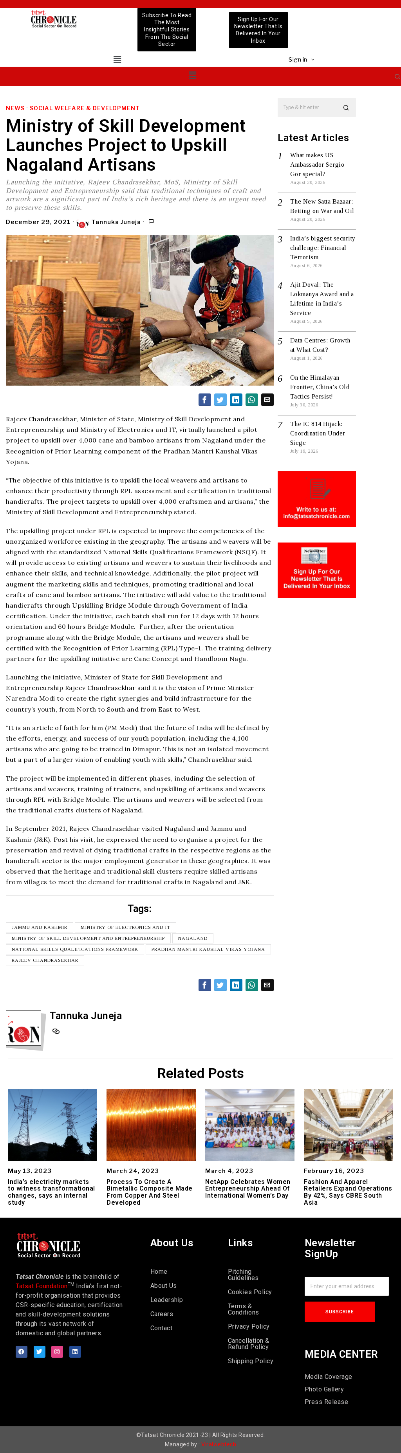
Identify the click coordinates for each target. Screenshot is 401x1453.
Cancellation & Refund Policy (248, 1344)
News (15, 108)
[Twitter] (39, 1352)
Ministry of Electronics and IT (125, 927)
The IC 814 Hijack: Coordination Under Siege (317, 433)
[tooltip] (205, 399)
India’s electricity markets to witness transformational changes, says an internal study (51, 1192)
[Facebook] (21, 1352)
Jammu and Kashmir (39, 927)
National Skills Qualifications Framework (75, 949)
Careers (161, 1314)
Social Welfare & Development (85, 108)
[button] (117, 59)
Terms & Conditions (243, 1309)
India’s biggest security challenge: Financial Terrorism (323, 247)
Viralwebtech (218, 1444)
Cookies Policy (250, 1292)
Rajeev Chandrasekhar (45, 960)
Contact (161, 1328)
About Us (163, 1285)
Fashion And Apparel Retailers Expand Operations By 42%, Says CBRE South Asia (348, 1192)
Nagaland (193, 938)
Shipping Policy (251, 1361)
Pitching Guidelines (243, 1275)
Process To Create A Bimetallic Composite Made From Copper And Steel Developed (150, 1192)
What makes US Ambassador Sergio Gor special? (317, 164)
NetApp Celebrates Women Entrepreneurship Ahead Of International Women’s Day (248, 1188)
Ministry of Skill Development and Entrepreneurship (88, 938)
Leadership (166, 1300)
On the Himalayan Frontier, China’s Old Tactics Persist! (320, 387)
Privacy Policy (249, 1326)
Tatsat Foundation (42, 1286)
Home (159, 1271)
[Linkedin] (75, 1352)
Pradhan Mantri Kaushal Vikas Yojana (208, 949)
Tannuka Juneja (116, 222)
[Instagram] (57, 1352)
